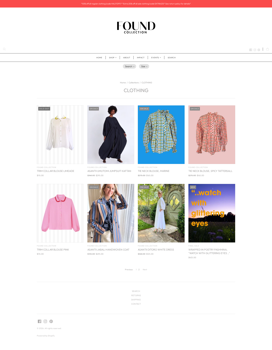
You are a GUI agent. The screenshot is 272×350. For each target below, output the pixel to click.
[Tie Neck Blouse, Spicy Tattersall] (211, 134)
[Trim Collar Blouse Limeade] (60, 134)
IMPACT (140, 57)
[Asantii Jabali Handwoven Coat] (110, 213)
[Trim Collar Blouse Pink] (60, 213)
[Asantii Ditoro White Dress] (161, 213)
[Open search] (4, 49)
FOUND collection (46, 167)
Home (99, 57)
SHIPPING (136, 299)
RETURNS (136, 295)
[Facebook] (250, 50)
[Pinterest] (259, 50)
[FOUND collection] (136, 27)
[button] (129, 66)
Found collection (147, 246)
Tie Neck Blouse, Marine (153, 171)
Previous (129, 269)
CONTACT (136, 304)
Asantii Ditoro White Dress (156, 249)
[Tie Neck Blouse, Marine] (161, 134)
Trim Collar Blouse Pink (53, 249)
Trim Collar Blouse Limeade (55, 171)
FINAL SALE (193, 246)
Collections (134, 82)
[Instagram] (255, 50)
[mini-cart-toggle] (267, 49)
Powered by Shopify (46, 335)
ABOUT (126, 57)
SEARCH (172, 57)
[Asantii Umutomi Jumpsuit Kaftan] (110, 134)
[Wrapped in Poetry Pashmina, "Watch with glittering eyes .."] (211, 213)
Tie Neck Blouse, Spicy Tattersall (210, 171)
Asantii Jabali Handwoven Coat (108, 249)
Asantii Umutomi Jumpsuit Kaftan (109, 171)
